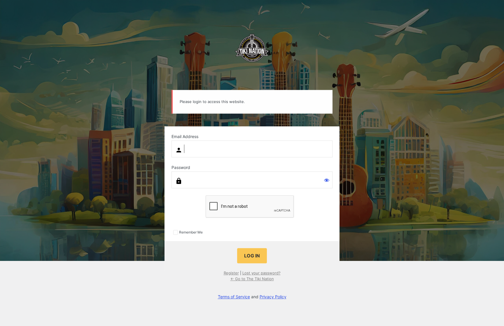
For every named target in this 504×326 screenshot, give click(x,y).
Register (231, 273)
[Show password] (326, 180)
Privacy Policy (273, 296)
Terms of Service (234, 296)
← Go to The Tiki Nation (252, 278)
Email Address (185, 136)
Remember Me (191, 232)
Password (181, 167)
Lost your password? (261, 273)
